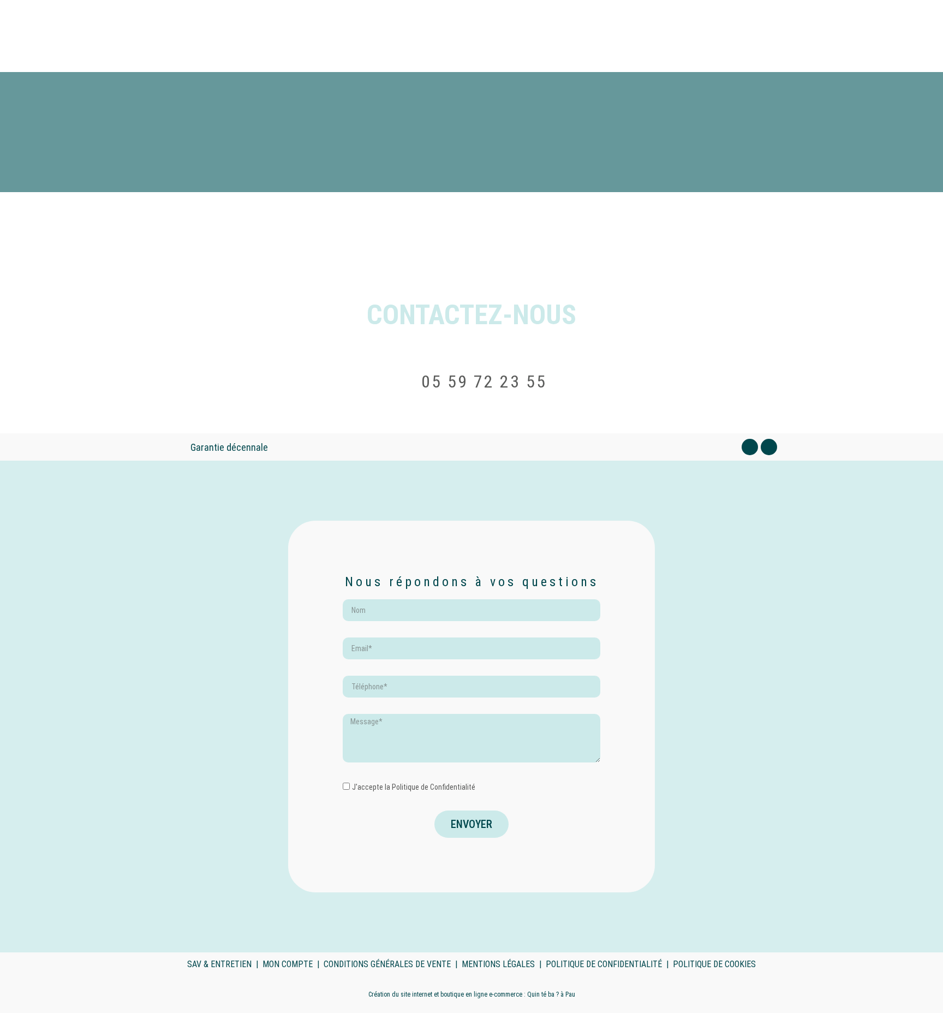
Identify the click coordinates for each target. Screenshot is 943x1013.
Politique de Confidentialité (433, 787)
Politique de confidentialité (604, 964)
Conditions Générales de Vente (387, 964)
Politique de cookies (714, 964)
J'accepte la (413, 787)
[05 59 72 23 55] (405, 384)
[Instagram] (769, 447)
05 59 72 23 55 (484, 381)
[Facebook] (750, 447)
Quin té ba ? (543, 994)
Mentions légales (498, 964)
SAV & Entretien (219, 964)
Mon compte (287, 964)
